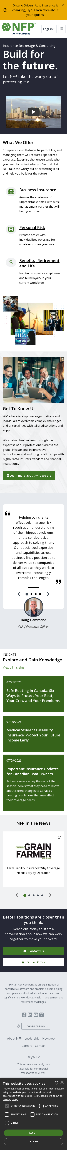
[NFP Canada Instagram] (41, 1014)
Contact (40, 1046)
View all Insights (13, 667)
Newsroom (49, 1038)
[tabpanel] (33, 547)
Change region (35, 1026)
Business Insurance (37, 189)
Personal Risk (32, 227)
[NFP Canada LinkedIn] (30, 1014)
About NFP (14, 1038)
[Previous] (19, 594)
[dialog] (33, 1114)
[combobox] (56, 1082)
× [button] (62, 1083)
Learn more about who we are (30, 475)
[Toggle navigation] (62, 29)
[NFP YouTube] (36, 1014)
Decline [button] (33, 1141)
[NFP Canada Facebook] (24, 1014)
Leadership (31, 1038)
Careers (27, 1046)
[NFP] (18, 29)
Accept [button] (33, 1132)
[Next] (48, 594)
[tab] (27, 594)
